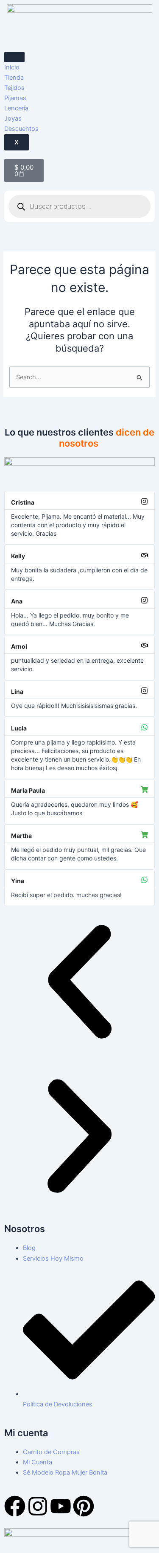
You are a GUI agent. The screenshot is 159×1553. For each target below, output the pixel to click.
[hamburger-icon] (14, 57)
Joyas (13, 118)
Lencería (16, 108)
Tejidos (14, 88)
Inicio (12, 67)
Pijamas (15, 98)
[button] (79, 983)
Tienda (14, 77)
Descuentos (21, 129)
